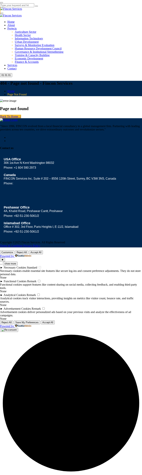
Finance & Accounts (27, 61)
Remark (31, 281)
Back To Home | (10, 116)
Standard (32, 267)
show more (10, 263)
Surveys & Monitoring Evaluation (34, 45)
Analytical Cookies (15, 295)
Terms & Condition (11, 245)
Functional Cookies (15, 281)
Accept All (36, 252)
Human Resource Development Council (38, 48)
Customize (7, 252)
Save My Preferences (27, 322)
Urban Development (27, 41)
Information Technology (29, 38)
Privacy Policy (31, 245)
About (11, 25)
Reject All (22, 252)
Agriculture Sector (25, 31)
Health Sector (23, 35)
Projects (12, 28)
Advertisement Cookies (17, 308)
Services (12, 65)
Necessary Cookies (15, 267)
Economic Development (29, 58)
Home (11, 21)
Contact (11, 68)
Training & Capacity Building (32, 55)
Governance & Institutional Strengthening (39, 51)
